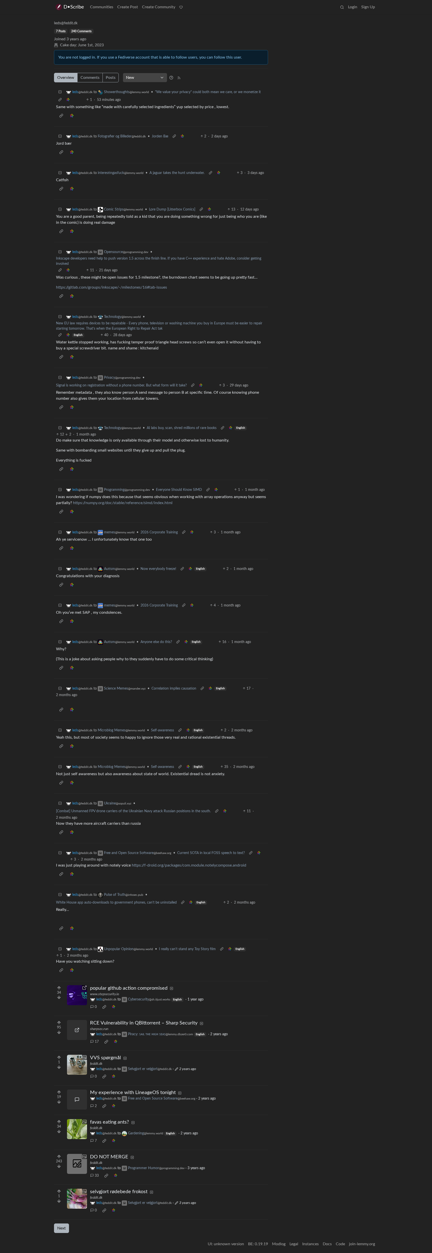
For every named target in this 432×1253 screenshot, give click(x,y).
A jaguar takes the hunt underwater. (177, 173)
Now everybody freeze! (158, 569)
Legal (294, 1244)
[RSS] (179, 78)
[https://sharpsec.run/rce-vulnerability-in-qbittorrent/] (77, 1030)
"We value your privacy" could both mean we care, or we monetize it (208, 92)
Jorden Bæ (160, 136)
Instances (310, 1244)
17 (97, 1041)
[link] (68, 100)
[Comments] (77, 1100)
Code (340, 1244)
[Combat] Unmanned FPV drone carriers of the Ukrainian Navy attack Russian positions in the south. (133, 811)
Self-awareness (162, 730)
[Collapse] (60, 92)
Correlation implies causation (174, 688)
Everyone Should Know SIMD (179, 490)
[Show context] (60, 100)
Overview (65, 78)
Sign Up (368, 7)
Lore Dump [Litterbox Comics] (172, 209)
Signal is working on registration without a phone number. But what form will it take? (121, 385)
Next (61, 1228)
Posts (111, 78)
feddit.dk (96, 1064)
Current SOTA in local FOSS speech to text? (211, 853)
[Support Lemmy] (181, 7)
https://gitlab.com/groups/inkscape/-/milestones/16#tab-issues (111, 287)
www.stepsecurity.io (104, 994)
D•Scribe (74, 7)
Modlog (279, 1244)
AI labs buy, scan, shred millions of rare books (181, 428)
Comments (90, 78)
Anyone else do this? (156, 642)
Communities (101, 7)
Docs (327, 1244)
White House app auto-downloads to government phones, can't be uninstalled (116, 902)
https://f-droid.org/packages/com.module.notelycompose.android (189, 865)
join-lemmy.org (362, 1244)
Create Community (158, 7)
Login (352, 7)
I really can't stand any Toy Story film (187, 949)
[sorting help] (171, 78)
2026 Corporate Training (159, 532)
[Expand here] (77, 1065)
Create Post (127, 7)
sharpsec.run (99, 1029)
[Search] (342, 7)
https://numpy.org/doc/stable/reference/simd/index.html (122, 503)
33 (97, 1175)
